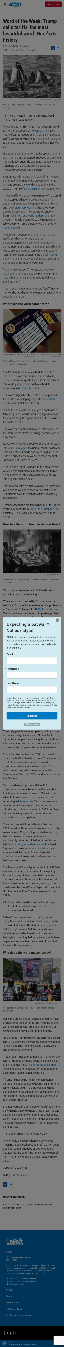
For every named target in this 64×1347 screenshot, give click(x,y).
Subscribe (32, 715)
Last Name (13, 683)
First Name (13, 669)
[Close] (58, 620)
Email (10, 654)
